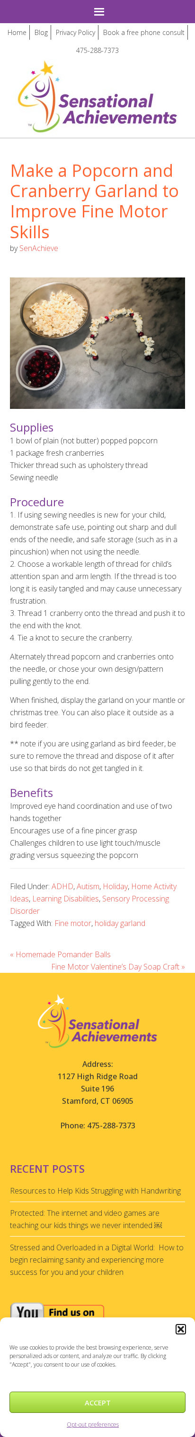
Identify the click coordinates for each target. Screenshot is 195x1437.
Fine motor (72, 923)
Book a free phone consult (144, 32)
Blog (41, 32)
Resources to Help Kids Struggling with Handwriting (95, 1191)
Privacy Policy (75, 32)
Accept (98, 1402)
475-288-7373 (97, 50)
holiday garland (120, 923)
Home (17, 32)
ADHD (62, 886)
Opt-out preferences (93, 1424)
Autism (88, 886)
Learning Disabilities (65, 898)
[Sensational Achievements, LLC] (97, 68)
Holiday (115, 886)
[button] (181, 1329)
